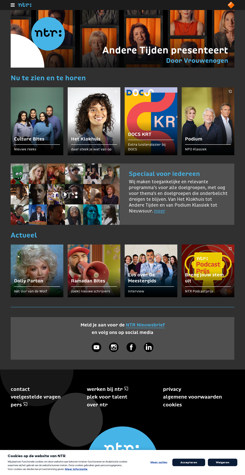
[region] (65, 194)
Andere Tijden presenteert (165, 50)
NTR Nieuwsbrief (145, 325)
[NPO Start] (231, 7)
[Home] (24, 6)
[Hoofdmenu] (12, 5)
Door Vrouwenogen (197, 60)
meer (159, 211)
